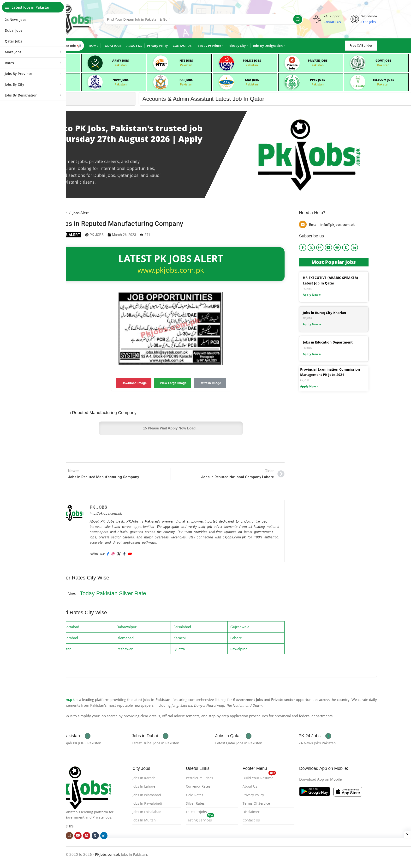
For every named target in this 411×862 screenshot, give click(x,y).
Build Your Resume (259, 777)
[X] (118, 554)
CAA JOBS (252, 80)
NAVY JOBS (121, 80)
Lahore (236, 637)
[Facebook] (107, 554)
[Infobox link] (69, 736)
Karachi (179, 637)
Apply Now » (312, 295)
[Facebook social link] (302, 247)
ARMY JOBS (120, 61)
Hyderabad (69, 637)
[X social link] (311, 247)
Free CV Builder (361, 45)
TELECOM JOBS (383, 80)
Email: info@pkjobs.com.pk (332, 224)
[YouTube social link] (328, 247)
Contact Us (251, 820)
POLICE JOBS (252, 61)
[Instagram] (112, 554)
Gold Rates (194, 795)
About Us (250, 786)
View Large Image (173, 383)
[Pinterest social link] (337, 247)
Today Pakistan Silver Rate (113, 593)
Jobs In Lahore (143, 786)
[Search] (297, 19)
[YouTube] (129, 554)
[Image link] (80, 787)
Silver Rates (195, 803)
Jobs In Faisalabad (146, 811)
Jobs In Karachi (144, 778)
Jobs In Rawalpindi (147, 803)
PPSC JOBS (317, 80)
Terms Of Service (256, 803)
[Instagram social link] (319, 247)
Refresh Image (210, 383)
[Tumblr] (124, 554)
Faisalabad (182, 626)
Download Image (134, 383)
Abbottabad (69, 626)
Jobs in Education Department (328, 342)
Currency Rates (198, 786)
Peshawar (125, 648)
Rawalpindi (239, 648)
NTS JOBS (186, 61)
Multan (65, 648)
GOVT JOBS (383, 61)
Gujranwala (239, 626)
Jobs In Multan (144, 820)
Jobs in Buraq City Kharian (324, 312)
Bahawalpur (127, 626)
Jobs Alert (80, 212)
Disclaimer (251, 811)
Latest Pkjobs (196, 811)
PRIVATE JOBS (318, 61)
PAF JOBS (186, 80)
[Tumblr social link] (345, 247)
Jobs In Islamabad (146, 795)
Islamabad (125, 637)
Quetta (179, 648)
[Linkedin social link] (354, 247)
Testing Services (199, 819)
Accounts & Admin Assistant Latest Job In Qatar (98, 99)
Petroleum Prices (199, 778)
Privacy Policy (253, 795)
